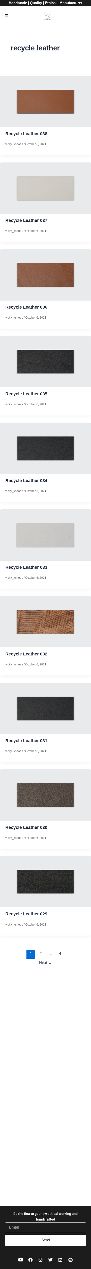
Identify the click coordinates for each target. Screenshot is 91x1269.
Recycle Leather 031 (26, 740)
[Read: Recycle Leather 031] (45, 708)
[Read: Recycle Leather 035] (45, 361)
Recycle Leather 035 (26, 393)
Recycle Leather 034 (26, 480)
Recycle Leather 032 (26, 653)
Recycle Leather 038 (26, 133)
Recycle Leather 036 (26, 307)
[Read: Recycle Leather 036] (45, 274)
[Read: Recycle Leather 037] (45, 188)
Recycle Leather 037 (26, 220)
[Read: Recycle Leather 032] (45, 621)
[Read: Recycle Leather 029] (45, 881)
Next (45, 963)
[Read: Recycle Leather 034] (45, 448)
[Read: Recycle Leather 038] (45, 101)
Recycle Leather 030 (26, 827)
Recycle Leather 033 (26, 567)
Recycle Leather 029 (26, 913)
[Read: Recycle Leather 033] (45, 535)
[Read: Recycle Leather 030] (45, 795)
